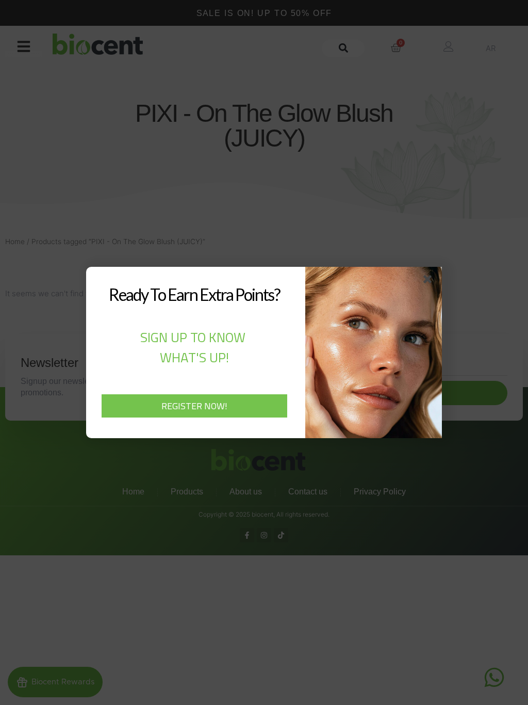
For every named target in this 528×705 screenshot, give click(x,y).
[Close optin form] (429, 281)
